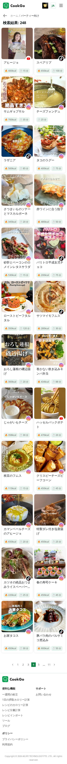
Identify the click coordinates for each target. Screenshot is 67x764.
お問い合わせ (43, 694)
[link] (14, 16)
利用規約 (7, 744)
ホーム (14, 15)
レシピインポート (12, 715)
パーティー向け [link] (30, 15)
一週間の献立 (10, 694)
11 (49, 664)
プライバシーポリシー (15, 739)
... (44, 664)
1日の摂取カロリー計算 (16, 699)
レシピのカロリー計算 (15, 705)
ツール (6, 720)
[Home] (14, 6)
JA (53, 5)
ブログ (6, 725)
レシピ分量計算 (11, 710)
